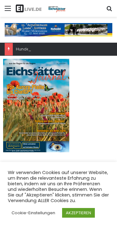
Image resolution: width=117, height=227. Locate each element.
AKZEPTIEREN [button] (78, 213)
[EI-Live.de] (41, 8)
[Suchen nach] (109, 11)
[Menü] (8, 11)
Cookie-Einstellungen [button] (33, 213)
